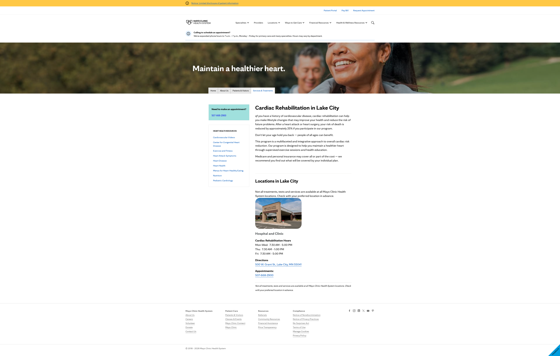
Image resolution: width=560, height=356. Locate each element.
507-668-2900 (219, 115)
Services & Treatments (263, 90)
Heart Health (219, 165)
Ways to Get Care (293, 22)
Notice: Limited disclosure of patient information (214, 3)
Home (213, 90)
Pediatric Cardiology (223, 180)
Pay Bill (345, 10)
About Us (224, 90)
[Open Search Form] (372, 22)
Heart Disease (220, 160)
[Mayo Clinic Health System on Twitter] (363, 311)
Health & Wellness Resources (350, 22)
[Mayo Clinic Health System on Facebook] (349, 311)
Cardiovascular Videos (224, 137)
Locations (272, 22)
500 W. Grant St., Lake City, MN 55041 (278, 264)
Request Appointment (363, 10)
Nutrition (217, 175)
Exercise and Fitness (223, 150)
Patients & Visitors (241, 90)
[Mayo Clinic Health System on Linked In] (359, 311)
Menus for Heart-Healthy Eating (228, 170)
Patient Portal (330, 10)
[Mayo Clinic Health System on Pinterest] (373, 311)
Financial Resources (319, 22)
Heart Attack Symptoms (224, 155)
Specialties (241, 22)
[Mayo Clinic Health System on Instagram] (354, 311)
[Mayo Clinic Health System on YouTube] (368, 311)
